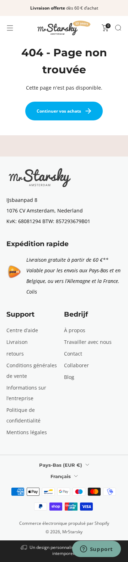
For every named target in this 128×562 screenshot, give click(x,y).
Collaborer (76, 365)
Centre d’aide (22, 330)
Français (60, 476)
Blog (69, 377)
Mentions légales (26, 432)
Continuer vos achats (59, 111)
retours (15, 353)
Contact (73, 353)
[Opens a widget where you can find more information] (96, 549)
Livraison (17, 342)
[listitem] (64, 8)
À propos (74, 330)
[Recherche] (118, 27)
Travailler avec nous (88, 342)
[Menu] (10, 28)
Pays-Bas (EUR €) (60, 465)
